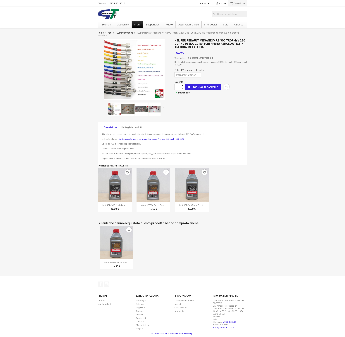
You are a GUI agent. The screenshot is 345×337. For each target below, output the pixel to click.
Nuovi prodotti (104, 304)
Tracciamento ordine (184, 300)
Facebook (100, 284)
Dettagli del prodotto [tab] (132, 127)
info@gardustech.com (223, 327)
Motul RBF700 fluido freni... (191, 205)
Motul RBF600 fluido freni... (114, 205)
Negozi (139, 328)
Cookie (139, 311)
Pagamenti (141, 307)
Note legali (141, 300)
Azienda (140, 304)
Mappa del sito (142, 325)
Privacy (139, 314)
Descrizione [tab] (110, 127)
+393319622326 (116, 3)
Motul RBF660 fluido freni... (153, 205)
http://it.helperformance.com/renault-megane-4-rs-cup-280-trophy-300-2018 (151, 139)
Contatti (140, 321)
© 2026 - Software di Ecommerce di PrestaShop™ (172, 333)
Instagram (106, 284)
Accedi (178, 304)
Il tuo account (184, 295)
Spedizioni (141, 318)
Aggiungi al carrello (203, 87)
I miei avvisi (179, 311)
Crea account (181, 307)
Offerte (101, 300)
